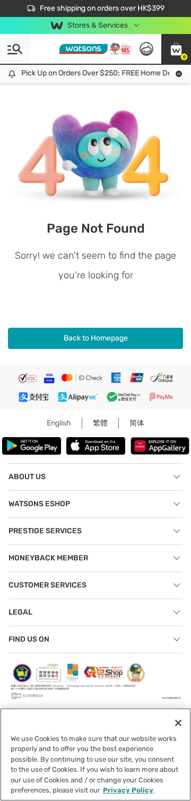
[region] (95, 754)
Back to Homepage (96, 338)
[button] (176, 49)
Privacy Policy (128, 790)
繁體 (100, 423)
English (59, 423)
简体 (136, 423)
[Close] (178, 723)
